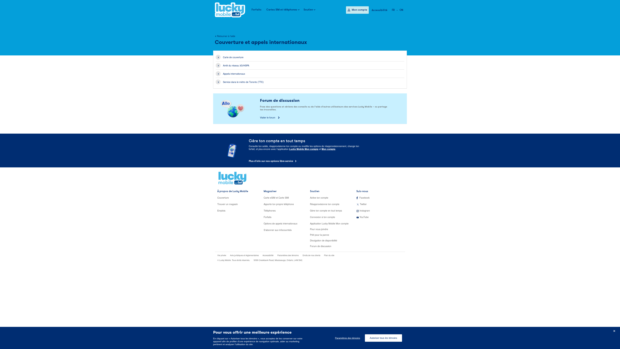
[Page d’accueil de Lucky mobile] (230, 9)
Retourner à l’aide (226, 36)
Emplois (221, 210)
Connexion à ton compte (322, 217)
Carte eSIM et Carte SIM (276, 197)
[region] (310, 338)
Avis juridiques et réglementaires (244, 255)
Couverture (223, 197)
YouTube (364, 217)
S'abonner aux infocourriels (278, 230)
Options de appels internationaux (280, 223)
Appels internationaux (234, 73)
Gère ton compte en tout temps (326, 210)
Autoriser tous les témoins (383, 338)
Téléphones (270, 210)
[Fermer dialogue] (614, 331)
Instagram (365, 210)
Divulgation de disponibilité (323, 240)
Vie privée (221, 255)
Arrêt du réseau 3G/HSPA (236, 65)
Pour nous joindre (319, 229)
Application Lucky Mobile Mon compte (329, 223)
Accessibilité (268, 255)
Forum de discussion (320, 246)
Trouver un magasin (227, 204)
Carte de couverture (233, 57)
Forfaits (267, 217)
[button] (401, 10)
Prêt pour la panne (319, 234)
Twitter (363, 204)
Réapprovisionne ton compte (324, 204)
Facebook (364, 197)
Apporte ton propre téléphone (279, 204)
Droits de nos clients (312, 255)
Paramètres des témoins (288, 255)
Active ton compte (319, 197)
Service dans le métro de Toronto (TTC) (243, 82)
